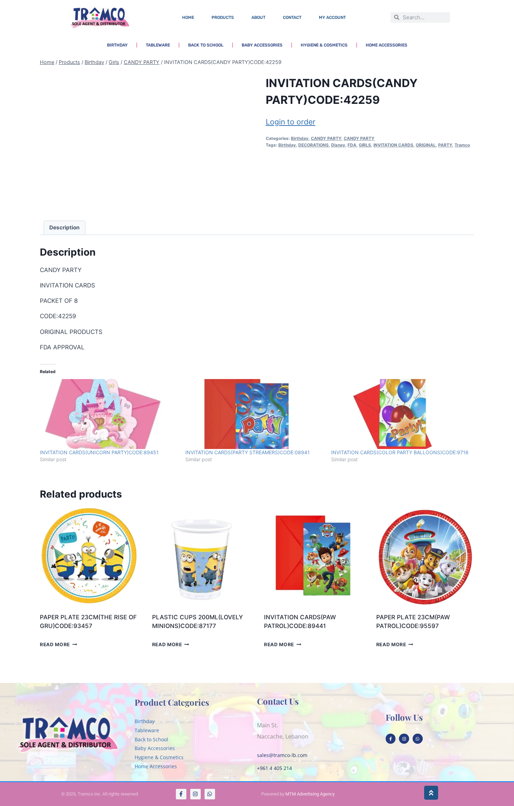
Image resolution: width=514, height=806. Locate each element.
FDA (352, 145)
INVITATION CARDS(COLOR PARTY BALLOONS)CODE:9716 (400, 452)
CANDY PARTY (326, 138)
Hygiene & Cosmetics (324, 45)
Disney (338, 145)
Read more (55, 644)
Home (188, 17)
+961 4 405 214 (274, 768)
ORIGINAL (426, 145)
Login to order (290, 121)
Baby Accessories (262, 45)
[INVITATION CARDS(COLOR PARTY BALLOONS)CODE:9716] (400, 414)
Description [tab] (64, 227)
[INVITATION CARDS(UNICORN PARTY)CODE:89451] (109, 414)
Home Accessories (386, 45)
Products (223, 17)
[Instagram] (404, 739)
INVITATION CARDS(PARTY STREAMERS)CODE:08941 (247, 452)
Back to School (205, 45)
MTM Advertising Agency (310, 794)
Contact (292, 17)
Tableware (158, 45)
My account (332, 17)
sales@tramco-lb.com (282, 755)
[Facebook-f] (391, 739)
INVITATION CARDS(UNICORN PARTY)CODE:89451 (99, 452)
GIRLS (365, 145)
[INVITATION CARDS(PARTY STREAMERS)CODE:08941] (254, 414)
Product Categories (172, 702)
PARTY (445, 145)
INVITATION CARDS (393, 145)
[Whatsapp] (418, 739)
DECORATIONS (313, 145)
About (258, 17)
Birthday (117, 45)
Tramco (462, 145)
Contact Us (278, 701)
